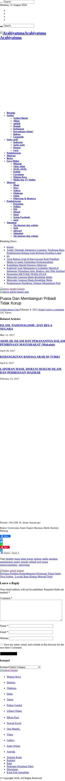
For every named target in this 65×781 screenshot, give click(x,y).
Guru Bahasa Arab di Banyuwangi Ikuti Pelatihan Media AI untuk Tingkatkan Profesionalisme (33, 260)
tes (8, 256)
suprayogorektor (9, 564)
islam (23, 558)
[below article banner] (12, 570)
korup (30, 558)
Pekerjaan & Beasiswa (24, 198)
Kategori (4, 667)
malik (45, 558)
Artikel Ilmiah (20, 118)
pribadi (32, 561)
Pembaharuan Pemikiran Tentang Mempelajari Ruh (33, 283)
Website (4, 638)
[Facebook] (32, 539)
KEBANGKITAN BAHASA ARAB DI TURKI (30, 356)
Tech (15, 228)
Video (10, 734)
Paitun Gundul (14, 705)
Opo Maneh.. (14, 728)
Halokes (11, 682)
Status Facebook (21, 217)
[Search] (1, 2)
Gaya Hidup (13, 161)
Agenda (11, 751)
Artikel (10, 115)
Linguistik (18, 137)
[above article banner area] (14, 291)
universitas (24, 564)
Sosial (41, 309)
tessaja (10, 247)
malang (38, 558)
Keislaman (18, 129)
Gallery (10, 740)
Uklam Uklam (14, 710)
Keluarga (18, 142)
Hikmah (17, 163)
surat (15, 220)
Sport (16, 214)
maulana (53, 558)
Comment (6, 598)
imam (17, 558)
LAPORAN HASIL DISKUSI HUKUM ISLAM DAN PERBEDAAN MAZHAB (30, 370)
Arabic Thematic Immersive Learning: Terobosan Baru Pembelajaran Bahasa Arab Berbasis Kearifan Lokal (35, 251)
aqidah (16, 123)
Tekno (10, 699)
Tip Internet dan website (25, 225)
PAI (15, 209)
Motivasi (11, 155)
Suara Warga (13, 745)
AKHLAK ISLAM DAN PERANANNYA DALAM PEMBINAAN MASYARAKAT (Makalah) (32, 342)
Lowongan (18, 174)
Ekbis (10, 693)
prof (39, 561)
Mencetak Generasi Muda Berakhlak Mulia (29, 277)
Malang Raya (20, 177)
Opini (16, 196)
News (15, 188)
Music (16, 185)
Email (4, 632)
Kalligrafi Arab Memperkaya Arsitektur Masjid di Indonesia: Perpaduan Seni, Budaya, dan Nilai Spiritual (36, 270)
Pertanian (18, 204)
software (17, 230)
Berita (10, 158)
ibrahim (10, 558)
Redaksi (11, 760)
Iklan (9, 763)
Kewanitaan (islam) (23, 131)
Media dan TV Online (24, 180)
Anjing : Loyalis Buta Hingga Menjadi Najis (26, 576)
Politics (17, 206)
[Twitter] (32, 541)
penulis (24, 561)
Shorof (16, 212)
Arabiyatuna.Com (10, 309)
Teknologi (11, 222)
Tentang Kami (14, 757)
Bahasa (16, 134)
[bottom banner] (9, 670)
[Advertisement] (32, 76)
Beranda (11, 113)
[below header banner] (12, 288)
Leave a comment (54, 309)
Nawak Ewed (14, 723)
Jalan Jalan (19, 166)
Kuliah (16, 172)
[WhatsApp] (32, 544)
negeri (17, 561)
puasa (45, 561)
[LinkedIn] (32, 550)
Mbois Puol (13, 717)
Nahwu (16, 190)
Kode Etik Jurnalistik (18, 772)
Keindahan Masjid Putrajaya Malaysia (27, 265)
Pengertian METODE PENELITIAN (26, 274)
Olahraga (18, 193)
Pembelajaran (14, 153)
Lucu (15, 150)
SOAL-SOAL (20, 169)
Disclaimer (12, 769)
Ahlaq (16, 121)
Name (4, 625)
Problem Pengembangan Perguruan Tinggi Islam (30, 573)
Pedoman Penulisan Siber (20, 766)
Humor (17, 147)
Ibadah (16, 126)
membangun (6, 561)
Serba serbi (12, 139)
